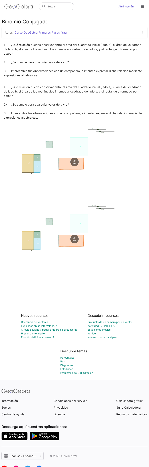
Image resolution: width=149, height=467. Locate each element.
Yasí (64, 32)
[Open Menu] (142, 6)
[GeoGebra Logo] (18, 6)
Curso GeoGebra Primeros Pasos (37, 32)
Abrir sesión (126, 6)
